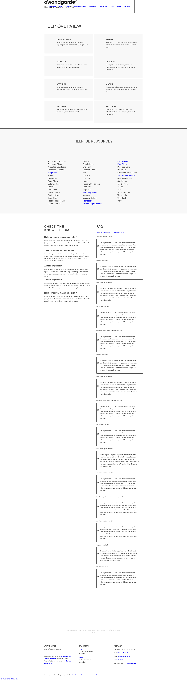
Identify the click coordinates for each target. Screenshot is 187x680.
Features (111, 106)
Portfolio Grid (123, 161)
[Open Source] (51, 41)
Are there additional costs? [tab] (104, 237)
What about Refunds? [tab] (103, 306)
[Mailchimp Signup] (80, 192)
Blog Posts (52, 172)
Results (110, 61)
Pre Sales (116, 233)
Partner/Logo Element (92, 203)
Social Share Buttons (126, 175)
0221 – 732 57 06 (123, 653)
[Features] (100, 108)
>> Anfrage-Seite (130, 663)
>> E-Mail (119, 660)
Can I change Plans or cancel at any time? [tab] (109, 330)
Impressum (84, 675)
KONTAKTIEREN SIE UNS (8, 679)
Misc (109, 233)
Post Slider (122, 164)
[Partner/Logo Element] (80, 203)
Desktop (61, 106)
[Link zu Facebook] (141, 6)
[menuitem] (52, 6)
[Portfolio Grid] (115, 161)
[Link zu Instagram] (137, 6)
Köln (80, 649)
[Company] (51, 63)
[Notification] (80, 200)
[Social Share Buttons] (115, 175)
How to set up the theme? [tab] (104, 282)
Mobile (110, 84)
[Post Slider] (115, 164)
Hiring (109, 39)
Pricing (122, 233)
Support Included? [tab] (102, 261)
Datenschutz (94, 675)
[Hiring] (100, 41)
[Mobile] (100, 85)
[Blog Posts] (45, 172)
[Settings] (51, 85)
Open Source (64, 39)
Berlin (81, 657)
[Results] (100, 63)
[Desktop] (51, 108)
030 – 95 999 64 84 (124, 656)
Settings (61, 84)
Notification (87, 200)
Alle (97, 233)
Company (61, 61)
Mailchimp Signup (90, 192)
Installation (103, 233)
